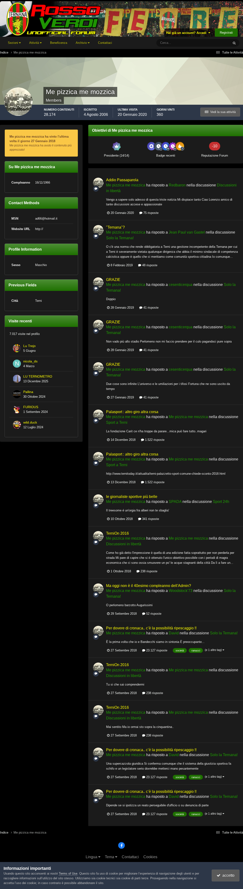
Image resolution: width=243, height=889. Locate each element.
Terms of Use (68, 873)
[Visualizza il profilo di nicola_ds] (17, 364)
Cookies (150, 857)
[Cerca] (234, 43)
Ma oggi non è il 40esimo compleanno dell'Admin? (148, 586)
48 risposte (149, 265)
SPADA (175, 502)
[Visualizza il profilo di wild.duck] (17, 425)
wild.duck (30, 422)
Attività (34, 43)
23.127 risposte (156, 650)
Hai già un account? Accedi (187, 33)
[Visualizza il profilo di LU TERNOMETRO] (17, 379)
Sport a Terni (116, 422)
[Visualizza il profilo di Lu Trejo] (17, 348)
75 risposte (150, 213)
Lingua (92, 857)
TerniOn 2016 (117, 533)
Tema (110, 857)
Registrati (226, 32)
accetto (227, 875)
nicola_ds (30, 361)
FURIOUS (30, 407)
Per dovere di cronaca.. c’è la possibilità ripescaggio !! (151, 628)
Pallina (28, 392)
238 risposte (148, 571)
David (174, 633)
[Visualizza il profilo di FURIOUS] (17, 409)
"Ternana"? (115, 227)
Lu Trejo (29, 346)
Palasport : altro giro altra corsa (132, 412)
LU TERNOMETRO (37, 376)
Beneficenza (58, 43)
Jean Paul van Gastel (187, 232)
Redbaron (177, 185)
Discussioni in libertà (123, 544)
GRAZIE (113, 280)
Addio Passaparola (122, 180)
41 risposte (150, 307)
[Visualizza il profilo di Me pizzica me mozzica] (98, 183)
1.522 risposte (154, 440)
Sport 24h (221, 502)
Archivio (82, 43)
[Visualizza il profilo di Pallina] (17, 394)
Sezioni (13, 43)
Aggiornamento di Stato (207, 43)
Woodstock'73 (180, 591)
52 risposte (153, 613)
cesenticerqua (180, 285)
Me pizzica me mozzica (125, 185)
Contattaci (105, 43)
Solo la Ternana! (120, 238)
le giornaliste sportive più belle (131, 497)
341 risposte (150, 519)
